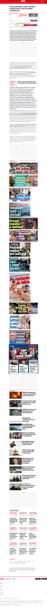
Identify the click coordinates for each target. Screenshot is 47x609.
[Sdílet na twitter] (32, 20)
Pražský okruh (33, 569)
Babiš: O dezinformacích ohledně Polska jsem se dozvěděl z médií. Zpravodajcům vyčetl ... (23, 368)
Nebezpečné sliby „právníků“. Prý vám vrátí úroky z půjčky (28, 419)
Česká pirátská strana (22, 569)
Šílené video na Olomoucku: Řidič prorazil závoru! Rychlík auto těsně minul (28, 468)
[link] (5, 578)
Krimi (33, 561)
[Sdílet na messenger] (34, 20)
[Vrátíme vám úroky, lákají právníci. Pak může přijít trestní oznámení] (16, 452)
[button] (38, 579)
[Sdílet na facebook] (31, 20)
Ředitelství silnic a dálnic (12, 569)
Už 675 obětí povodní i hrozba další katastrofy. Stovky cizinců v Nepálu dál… (29, 411)
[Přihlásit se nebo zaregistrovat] (45, 1)
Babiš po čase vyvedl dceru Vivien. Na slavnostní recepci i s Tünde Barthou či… (29, 434)
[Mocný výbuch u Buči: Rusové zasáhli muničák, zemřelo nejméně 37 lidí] (16, 478)
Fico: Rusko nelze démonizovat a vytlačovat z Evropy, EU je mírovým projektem (13, 368)
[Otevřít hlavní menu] (1, 1)
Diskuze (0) (11, 20)
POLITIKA (12, 346)
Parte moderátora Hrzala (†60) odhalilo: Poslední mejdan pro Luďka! (28, 442)
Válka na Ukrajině (19, 561)
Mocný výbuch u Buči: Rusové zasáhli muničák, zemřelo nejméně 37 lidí (29, 477)
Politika (21, 364)
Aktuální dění (12, 559)
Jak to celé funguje (23, 26)
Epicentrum (29, 561)
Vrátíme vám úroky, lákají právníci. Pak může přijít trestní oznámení (28, 451)
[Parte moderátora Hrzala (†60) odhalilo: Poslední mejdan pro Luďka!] (16, 444)
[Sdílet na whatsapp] (35, 20)
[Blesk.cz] (23, 1)
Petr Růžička (11, 571)
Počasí (25, 561)
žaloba (18, 569)
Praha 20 (14, 571)
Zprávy (11, 561)
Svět (10, 364)
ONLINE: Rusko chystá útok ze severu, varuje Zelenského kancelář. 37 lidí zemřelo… (29, 393)
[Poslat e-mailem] (36, 20)
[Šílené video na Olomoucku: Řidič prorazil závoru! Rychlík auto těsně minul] (16, 469)
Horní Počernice (28, 569)
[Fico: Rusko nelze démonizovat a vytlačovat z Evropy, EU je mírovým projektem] (16, 486)
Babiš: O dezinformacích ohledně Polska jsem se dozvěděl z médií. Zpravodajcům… (28, 460)
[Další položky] (45, 3)
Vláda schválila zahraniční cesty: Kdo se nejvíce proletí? (33, 368)
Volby (14, 561)
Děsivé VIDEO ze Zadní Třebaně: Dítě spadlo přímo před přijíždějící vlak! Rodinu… (28, 426)
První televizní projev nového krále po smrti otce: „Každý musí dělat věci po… (29, 402)
